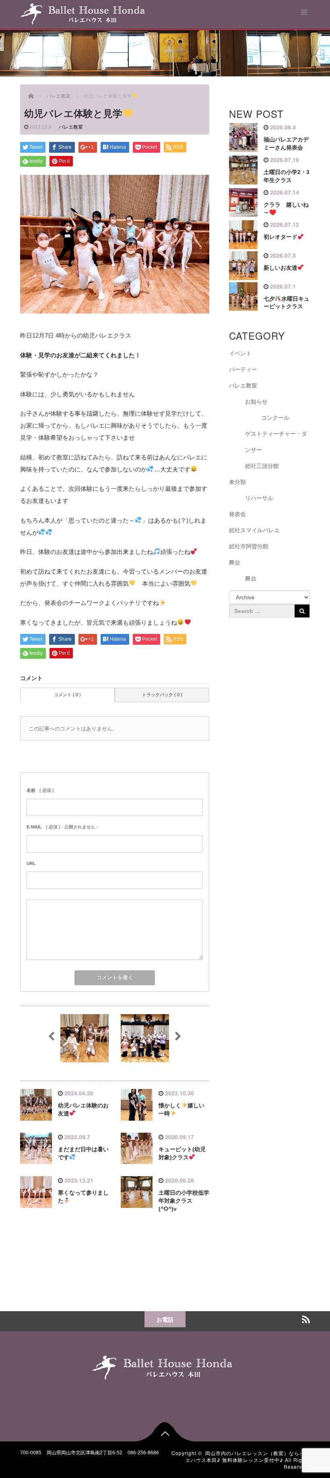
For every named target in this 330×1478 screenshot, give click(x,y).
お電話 (165, 1319)
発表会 (237, 514)
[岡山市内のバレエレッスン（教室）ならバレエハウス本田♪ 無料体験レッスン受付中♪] (83, 12)
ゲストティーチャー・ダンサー (276, 441)
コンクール (275, 417)
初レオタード (280, 237)
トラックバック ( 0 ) (162, 694)
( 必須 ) (40, 790)
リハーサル (259, 498)
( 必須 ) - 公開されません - (62, 826)
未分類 (237, 482)
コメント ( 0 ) (67, 694)
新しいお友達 (280, 267)
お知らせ (256, 401)
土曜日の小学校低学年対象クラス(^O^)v (184, 1200)
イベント (240, 353)
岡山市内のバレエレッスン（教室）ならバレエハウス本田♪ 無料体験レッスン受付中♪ (248, 1456)
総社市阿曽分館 (248, 546)
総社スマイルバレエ (254, 530)
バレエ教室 (71, 127)
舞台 (234, 562)
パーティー (243, 369)
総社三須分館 (262, 466)
